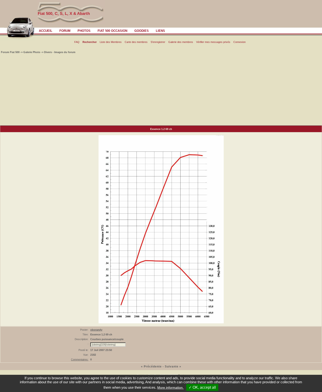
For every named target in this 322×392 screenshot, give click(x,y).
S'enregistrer (158, 42)
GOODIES (141, 31)
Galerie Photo (31, 52)
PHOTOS (84, 31)
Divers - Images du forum (59, 52)
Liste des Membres (111, 42)
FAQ (76, 42)
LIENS (160, 31)
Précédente (153, 366)
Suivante (171, 366)
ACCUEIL (45, 31)
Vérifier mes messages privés (213, 42)
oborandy (96, 329)
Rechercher (90, 42)
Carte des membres (136, 42)
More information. (170, 387)
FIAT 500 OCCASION (112, 31)
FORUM (64, 31)
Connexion (239, 42)
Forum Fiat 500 (10, 52)
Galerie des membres (180, 42)
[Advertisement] (161, 90)
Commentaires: (79, 359)
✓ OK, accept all (202, 387)
